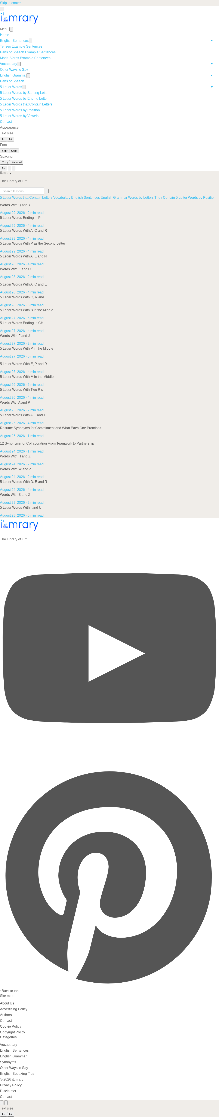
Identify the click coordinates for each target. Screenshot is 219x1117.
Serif (4, 150)
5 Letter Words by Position (20, 110)
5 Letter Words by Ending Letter (24, 98)
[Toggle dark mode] (13, 168)
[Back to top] (6, 1102)
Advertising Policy (13, 1009)
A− (3, 139)
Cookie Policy (10, 1026)
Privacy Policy (11, 1085)
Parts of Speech (12, 81)
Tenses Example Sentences (21, 46)
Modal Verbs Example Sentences (25, 58)
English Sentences (14, 40)
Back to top (9, 991)
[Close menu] (11, 29)
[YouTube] (109, 764)
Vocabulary (8, 64)
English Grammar (13, 75)
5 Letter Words (11, 87)
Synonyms (8, 1062)
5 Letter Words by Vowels (19, 116)
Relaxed (17, 162)
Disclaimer (8, 1091)
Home (4, 35)
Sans (14, 150)
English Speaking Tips (17, 1073)
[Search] (9, 168)
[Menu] (1, 9)
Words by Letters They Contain (151, 197)
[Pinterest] (109, 985)
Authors (6, 1015)
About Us (7, 1003)
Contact (6, 121)
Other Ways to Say (14, 69)
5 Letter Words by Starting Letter (24, 93)
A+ (10, 139)
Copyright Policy (12, 1032)
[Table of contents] (1, 1102)
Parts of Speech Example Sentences (28, 52)
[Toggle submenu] (30, 41)
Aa (3, 168)
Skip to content (11, 3)
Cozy (5, 162)
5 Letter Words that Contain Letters (26, 104)
